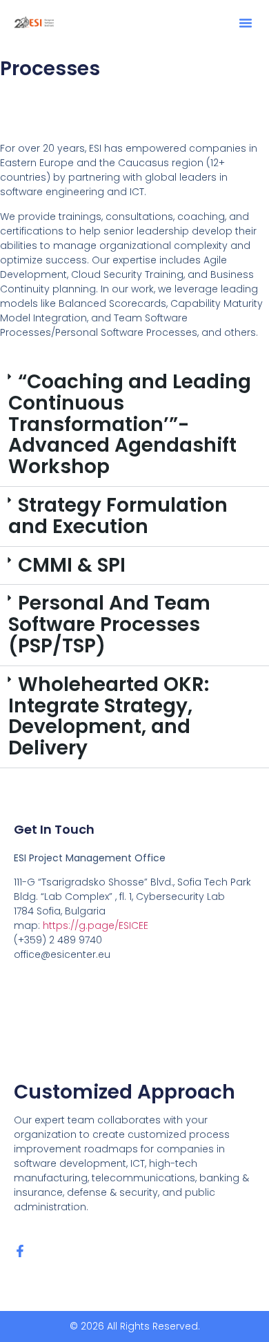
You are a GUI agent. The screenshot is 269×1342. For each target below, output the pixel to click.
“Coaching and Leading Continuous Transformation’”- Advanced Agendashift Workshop (129, 424)
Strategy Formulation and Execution (118, 516)
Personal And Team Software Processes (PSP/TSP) (109, 624)
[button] (245, 22)
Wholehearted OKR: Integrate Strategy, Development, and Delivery (108, 716)
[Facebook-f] (20, 1251)
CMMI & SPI (72, 565)
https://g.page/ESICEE (95, 925)
